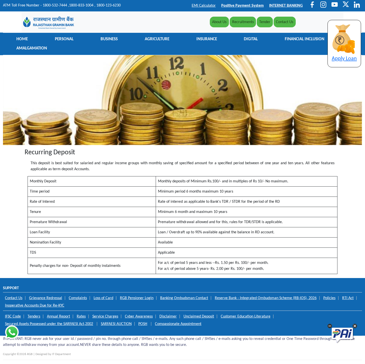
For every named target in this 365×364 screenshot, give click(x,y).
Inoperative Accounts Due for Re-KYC (34, 306)
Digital (251, 39)
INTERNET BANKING (286, 6)
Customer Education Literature (245, 317)
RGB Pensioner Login (136, 298)
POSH (142, 324)
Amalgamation (31, 48)
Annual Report (58, 317)
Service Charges (105, 317)
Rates (81, 317)
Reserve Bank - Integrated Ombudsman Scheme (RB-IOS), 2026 (266, 298)
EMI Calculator (204, 6)
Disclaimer (168, 317)
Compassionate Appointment (178, 324)
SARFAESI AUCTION (116, 324)
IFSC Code (13, 317)
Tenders (34, 317)
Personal (64, 39)
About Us (220, 22)
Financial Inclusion (304, 39)
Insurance (206, 39)
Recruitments (243, 22)
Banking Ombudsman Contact (184, 298)
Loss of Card (103, 298)
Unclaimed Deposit (198, 317)
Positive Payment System (242, 6)
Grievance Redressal (45, 298)
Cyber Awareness (139, 317)
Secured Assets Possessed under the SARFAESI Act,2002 (49, 324)
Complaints (78, 298)
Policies (329, 298)
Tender (264, 22)
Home (22, 39)
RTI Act (348, 298)
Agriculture (157, 39)
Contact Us (284, 22)
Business (109, 39)
